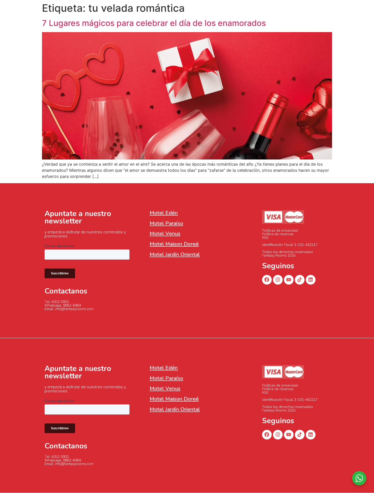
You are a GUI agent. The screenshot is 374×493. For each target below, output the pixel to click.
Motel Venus (165, 233)
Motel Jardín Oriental (175, 254)
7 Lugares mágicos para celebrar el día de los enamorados (154, 23)
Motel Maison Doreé (174, 243)
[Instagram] (278, 280)
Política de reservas (278, 234)
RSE (265, 237)
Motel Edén (164, 212)
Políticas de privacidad (280, 230)
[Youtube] (289, 280)
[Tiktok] (300, 280)
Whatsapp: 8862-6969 (63, 305)
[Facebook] (267, 280)
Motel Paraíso (166, 223)
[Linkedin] (310, 280)
